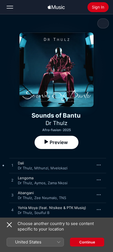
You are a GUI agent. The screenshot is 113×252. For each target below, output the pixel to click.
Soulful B (41, 212)
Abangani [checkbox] (26, 193)
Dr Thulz (56, 123)
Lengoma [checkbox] (25, 178)
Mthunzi (41, 168)
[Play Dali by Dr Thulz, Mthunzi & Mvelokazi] (12, 165)
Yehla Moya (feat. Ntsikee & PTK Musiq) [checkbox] (52, 207)
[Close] (9, 224)
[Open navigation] (10, 7)
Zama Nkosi (57, 183)
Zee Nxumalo (45, 198)
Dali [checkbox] (21, 163)
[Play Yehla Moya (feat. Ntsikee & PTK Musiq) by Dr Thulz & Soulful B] (12, 210)
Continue (87, 242)
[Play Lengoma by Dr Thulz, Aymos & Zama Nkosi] (12, 180)
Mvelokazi (58, 168)
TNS (62, 198)
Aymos (40, 183)
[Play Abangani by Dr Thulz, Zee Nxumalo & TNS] (12, 195)
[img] (56, 7)
